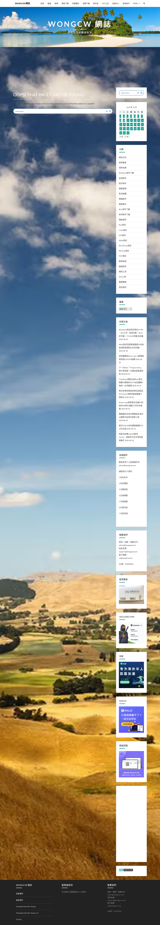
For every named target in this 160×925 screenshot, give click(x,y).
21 (142, 124)
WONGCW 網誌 (22, 3)
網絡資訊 (122, 219)
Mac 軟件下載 (124, 209)
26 (135, 129)
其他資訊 (122, 287)
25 (131, 129)
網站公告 (122, 157)
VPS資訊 (122, 235)
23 (124, 129)
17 (128, 124)
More (135, 3)
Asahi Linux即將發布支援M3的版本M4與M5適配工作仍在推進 (131, 405)
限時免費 (122, 168)
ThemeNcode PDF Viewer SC (27, 913)
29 (121, 133)
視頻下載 (86, 3)
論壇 (49, 3)
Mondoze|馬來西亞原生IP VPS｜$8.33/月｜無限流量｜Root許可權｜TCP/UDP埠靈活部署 (131, 332)
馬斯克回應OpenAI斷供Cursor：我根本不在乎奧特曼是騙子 (131, 437)
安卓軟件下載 (124, 214)
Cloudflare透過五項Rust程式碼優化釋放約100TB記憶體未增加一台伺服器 (131, 382)
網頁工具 (122, 271)
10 (128, 120)
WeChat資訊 (124, 251)
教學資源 (122, 261)
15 (121, 124)
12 (135, 120)
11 (131, 120)
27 (139, 129)
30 (124, 133)
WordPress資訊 (125, 245)
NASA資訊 (123, 240)
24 (128, 129)
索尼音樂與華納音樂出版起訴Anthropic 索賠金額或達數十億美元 (131, 394)
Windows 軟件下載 (126, 173)
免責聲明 (19, 894)
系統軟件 (122, 178)
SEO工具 (105, 3)
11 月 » (127, 137)
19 (135, 124)
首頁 (42, 3)
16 (124, 124)
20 (139, 124)
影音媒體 (122, 193)
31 (128, 133)
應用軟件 (122, 204)
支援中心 (115, 3)
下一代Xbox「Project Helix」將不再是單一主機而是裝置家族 (131, 370)
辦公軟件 (122, 183)
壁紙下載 (65, 3)
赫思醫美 (122, 162)
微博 (56, 3)
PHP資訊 (122, 256)
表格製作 (126, 3)
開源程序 (122, 266)
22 (121, 129)
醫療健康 (122, 282)
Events (19, 919)
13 (139, 120)
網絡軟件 (122, 199)
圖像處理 (122, 188)
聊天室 (96, 3)
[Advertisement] (80, 69)
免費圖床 (75, 3)
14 (142, 120)
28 (142, 129)
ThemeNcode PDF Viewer (26, 906)
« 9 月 (121, 137)
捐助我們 (19, 900)
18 (131, 124)
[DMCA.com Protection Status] (126, 871)
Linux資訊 (123, 230)
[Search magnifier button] (110, 111)
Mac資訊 (122, 225)
